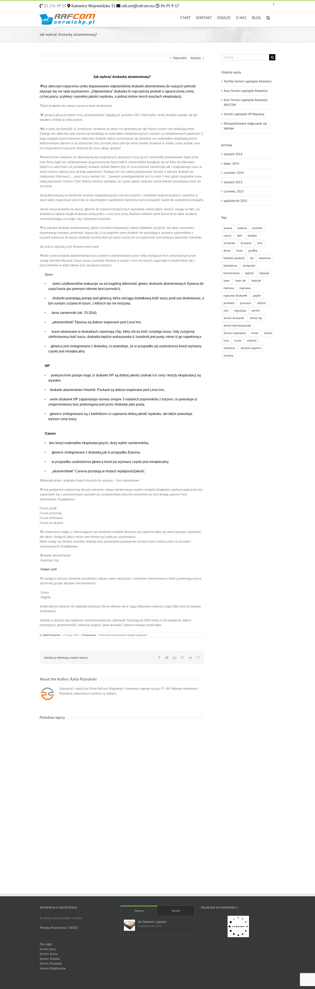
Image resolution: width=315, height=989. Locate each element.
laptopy (264, 273)
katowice (265, 258)
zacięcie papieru (251, 348)
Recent (176, 911)
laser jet (240, 280)
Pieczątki (46, 944)
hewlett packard (234, 258)
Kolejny (196, 58)
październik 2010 (235, 201)
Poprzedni (180, 58)
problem (229, 303)
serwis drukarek (234, 318)
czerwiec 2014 (234, 173)
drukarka (229, 243)
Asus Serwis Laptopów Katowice (246, 91)
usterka (251, 340)
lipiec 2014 (231, 163)
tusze (237, 340)
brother (257, 228)
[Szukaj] (268, 17)
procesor (245, 303)
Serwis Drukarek (51, 963)
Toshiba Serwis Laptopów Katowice (248, 81)
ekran (227, 250)
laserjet (256, 280)
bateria (242, 228)
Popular (139, 911)
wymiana (229, 348)
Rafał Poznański (51, 635)
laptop (249, 273)
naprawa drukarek (235, 295)
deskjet (252, 235)
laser (227, 280)
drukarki (246, 243)
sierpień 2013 (233, 182)
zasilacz (228, 355)
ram (226, 310)
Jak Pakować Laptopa (152, 922)
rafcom (261, 303)
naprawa (244, 288)
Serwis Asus (48, 949)
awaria (228, 228)
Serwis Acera (48, 954)
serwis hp (256, 318)
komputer (249, 265)
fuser (239, 250)
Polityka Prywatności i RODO (59, 928)
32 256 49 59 (54, 5)
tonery (268, 333)
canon (227, 235)
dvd (259, 243)
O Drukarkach (88, 635)
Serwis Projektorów (53, 968)
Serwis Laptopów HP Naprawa (244, 114)
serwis (256, 310)
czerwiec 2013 (234, 191)
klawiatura (230, 265)
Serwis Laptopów (235, 333)
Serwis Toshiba (50, 959)
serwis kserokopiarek (237, 325)
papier (257, 295)
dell (239, 235)
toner (254, 333)
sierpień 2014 (233, 154)
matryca (229, 288)
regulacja (240, 310)
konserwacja (232, 273)
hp (252, 258)
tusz (226, 340)
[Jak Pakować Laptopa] (129, 925)
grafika (252, 250)
